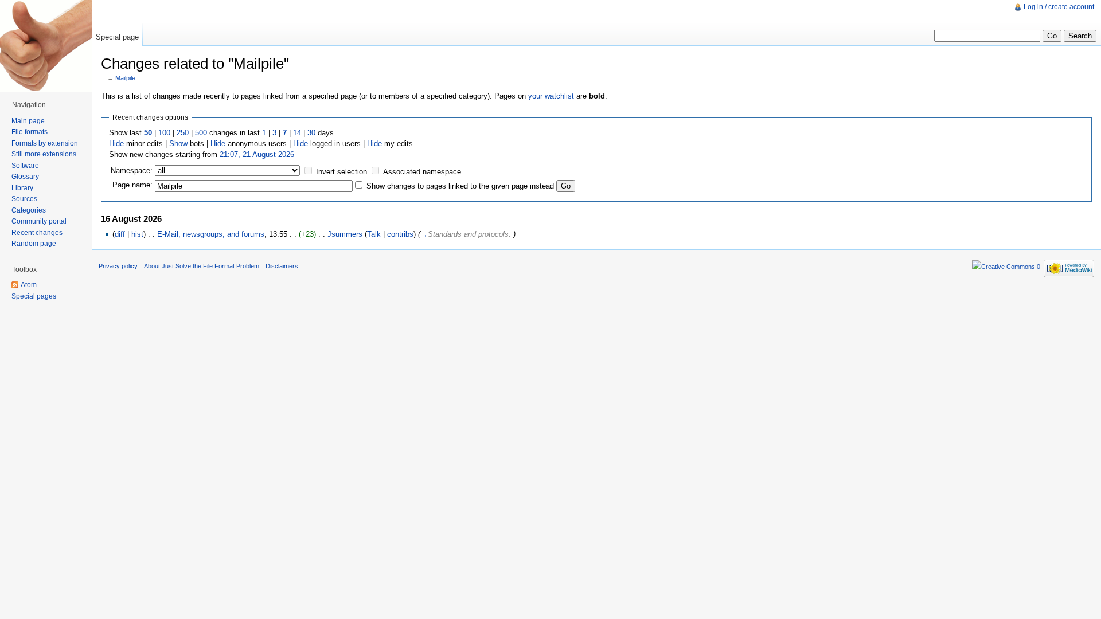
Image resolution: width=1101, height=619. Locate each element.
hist (137, 234)
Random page (33, 244)
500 (201, 132)
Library (22, 188)
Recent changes (37, 233)
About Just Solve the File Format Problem (201, 266)
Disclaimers (282, 266)
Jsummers (344, 234)
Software (25, 166)
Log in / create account (1059, 7)
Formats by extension (44, 143)
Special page (117, 37)
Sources (24, 199)
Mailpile (125, 78)
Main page (28, 121)
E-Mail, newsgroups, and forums (210, 234)
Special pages (33, 296)
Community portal (39, 221)
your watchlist (551, 96)
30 (311, 132)
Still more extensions (43, 154)
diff (120, 234)
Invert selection (341, 171)
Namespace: (132, 170)
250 (183, 132)
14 (297, 132)
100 (164, 132)
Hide (116, 143)
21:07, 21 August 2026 (257, 154)
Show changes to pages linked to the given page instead (460, 186)
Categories (28, 210)
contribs (400, 234)
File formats (29, 132)
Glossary (25, 177)
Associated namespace (422, 171)
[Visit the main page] (46, 46)
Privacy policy (118, 266)
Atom (29, 285)
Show (178, 143)
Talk (374, 234)
